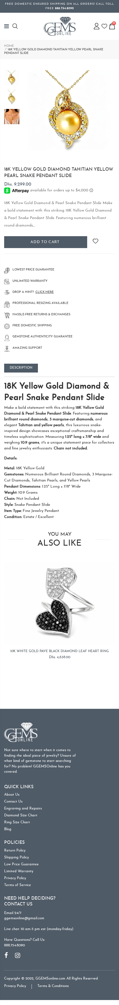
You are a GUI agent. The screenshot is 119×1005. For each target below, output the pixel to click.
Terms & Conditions (53, 986)
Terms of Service (17, 885)
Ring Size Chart (17, 822)
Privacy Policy (15, 878)
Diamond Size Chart (20, 815)
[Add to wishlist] (95, 242)
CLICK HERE (44, 292)
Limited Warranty (18, 871)
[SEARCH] (15, 26)
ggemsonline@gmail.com (24, 918)
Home (9, 46)
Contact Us (13, 801)
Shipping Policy (16, 857)
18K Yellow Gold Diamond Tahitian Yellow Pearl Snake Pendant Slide (58, 172)
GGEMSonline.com (50, 978)
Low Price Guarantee (21, 864)
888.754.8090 (14, 945)
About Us (11, 794)
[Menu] (8, 26)
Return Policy (14, 850)
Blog (7, 829)
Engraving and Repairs (23, 808)
